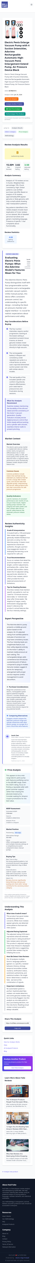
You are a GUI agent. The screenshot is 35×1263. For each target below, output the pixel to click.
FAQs (5, 1045)
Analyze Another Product (14, 104)
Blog (5, 1051)
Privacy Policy (6, 1241)
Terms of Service (7, 1244)
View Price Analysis (14, 109)
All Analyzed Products (11, 1048)
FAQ (3, 1221)
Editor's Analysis (10, 132)
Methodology (9, 136)
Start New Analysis (17, 1068)
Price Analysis (23, 132)
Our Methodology (8, 1219)
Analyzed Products (8, 1224)
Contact (4, 1239)
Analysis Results (17, 128)
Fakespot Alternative (9, 1247)
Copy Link (17, 1028)
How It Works (6, 1216)
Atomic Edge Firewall (22, 1258)
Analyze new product (11, 1172)
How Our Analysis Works (12, 1042)
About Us (5, 1233)
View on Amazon (11, 99)
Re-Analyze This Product (16, 114)
